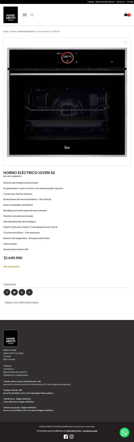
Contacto (120, 2)
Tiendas (90, 2)
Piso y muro (9, 359)
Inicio (5, 31)
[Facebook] (7, 292)
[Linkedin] (22, 292)
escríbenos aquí (90, 431)
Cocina (13, 31)
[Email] (14, 292)
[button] (127, 15)
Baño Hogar (9, 350)
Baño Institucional (13, 353)
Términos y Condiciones (15, 375)
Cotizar (129, 2)
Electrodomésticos (27, 31)
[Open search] (32, 15)
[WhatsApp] (29, 292)
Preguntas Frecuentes (104, 2)
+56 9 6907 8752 (73, 431)
